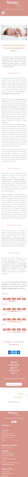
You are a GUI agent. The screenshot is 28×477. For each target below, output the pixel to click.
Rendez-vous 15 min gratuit (7, 453)
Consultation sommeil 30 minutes (9, 435)
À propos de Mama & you (7, 437)
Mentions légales (5, 471)
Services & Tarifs (5, 430)
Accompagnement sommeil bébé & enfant (11, 462)
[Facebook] (12, 422)
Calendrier (4, 441)
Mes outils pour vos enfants (8, 433)
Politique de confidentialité (7, 473)
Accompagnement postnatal (8, 464)
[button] (3, 13)
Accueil (3, 439)
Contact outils (5, 431)
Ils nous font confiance (7, 447)
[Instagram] (15, 422)
